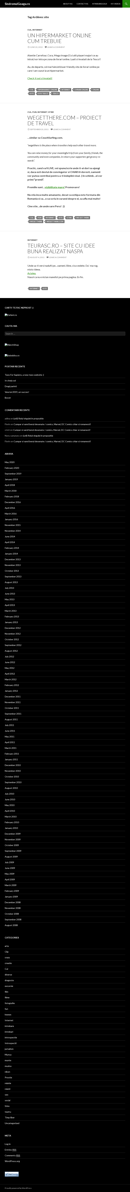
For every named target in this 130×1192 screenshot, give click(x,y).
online (95, 90)
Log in (8, 1144)
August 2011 (11, 719)
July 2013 (9, 588)
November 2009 (13, 839)
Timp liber (10, 1117)
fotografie (10, 1003)
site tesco (43, 93)
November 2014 (13, 530)
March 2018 (10, 490)
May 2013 (9, 599)
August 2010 (11, 788)
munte (8, 1060)
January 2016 (11, 519)
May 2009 (9, 873)
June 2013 (10, 593)
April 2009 (10, 879)
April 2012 (10, 673)
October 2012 (12, 639)
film (6, 991)
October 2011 (12, 708)
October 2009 (12, 845)
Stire (51, 112)
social (7, 1100)
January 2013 (11, 622)
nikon (7, 1071)
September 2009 (13, 851)
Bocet (8, 397)
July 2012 (9, 656)
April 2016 (10, 508)
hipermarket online (47, 90)
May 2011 (9, 736)
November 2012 (13, 633)
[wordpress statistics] (12, 1173)
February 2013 (12, 616)
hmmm (8, 1014)
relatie (8, 1083)
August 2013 (11, 582)
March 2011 (10, 748)
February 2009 (12, 891)
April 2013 (10, 605)
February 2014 (12, 548)
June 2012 (10, 662)
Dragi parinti (11, 386)
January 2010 (11, 828)
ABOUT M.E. (68, 4)
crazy (7, 957)
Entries (10, 1149)
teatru (8, 1111)
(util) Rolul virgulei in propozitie (28, 418)
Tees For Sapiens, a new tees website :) (24, 374)
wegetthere (36, 221)
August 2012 (11, 650)
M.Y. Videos (115, 4)
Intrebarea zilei (99, 4)
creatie (8, 963)
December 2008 (13, 902)
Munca (8, 1054)
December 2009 (13, 833)
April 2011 (10, 742)
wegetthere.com (55, 221)
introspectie (11, 1037)
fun (34, 112)
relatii (7, 1089)
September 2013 (13, 576)
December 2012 (13, 628)
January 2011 (11, 759)
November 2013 (13, 565)
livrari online (81, 90)
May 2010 (9, 805)
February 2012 (12, 685)
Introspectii (10, 1043)
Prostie (8, 1077)
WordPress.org (12, 1161)
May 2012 (9, 668)
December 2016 (13, 502)
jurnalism (9, 1049)
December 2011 (13, 696)
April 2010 (10, 810)
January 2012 (11, 690)
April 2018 (10, 485)
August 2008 (11, 925)
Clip (7, 951)
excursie (9, 986)
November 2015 (13, 525)
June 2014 (10, 536)
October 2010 (12, 776)
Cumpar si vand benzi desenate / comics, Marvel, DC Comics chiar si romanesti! (52, 424)
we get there (82, 218)
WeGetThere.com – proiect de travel (64, 120)
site (32, 93)
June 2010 (10, 799)
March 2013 (10, 610)
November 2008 (13, 908)
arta (7, 946)
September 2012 (13, 645)
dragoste (9, 980)
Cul (29, 30)
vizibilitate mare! (55, 187)
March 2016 (10, 513)
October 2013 (12, 570)
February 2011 (12, 753)
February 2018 (12, 496)
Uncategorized (12, 1123)
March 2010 (10, 816)
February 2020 (12, 468)
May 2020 (9, 462)
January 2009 (11, 896)
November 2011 (13, 702)
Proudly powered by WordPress (18, 1188)
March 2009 (10, 885)
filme (7, 997)
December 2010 (13, 765)
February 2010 (12, 822)
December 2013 (13, 559)
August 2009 (11, 856)
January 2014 (11, 553)
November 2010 (13, 770)
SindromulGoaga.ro (17, 4)
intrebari (9, 1031)
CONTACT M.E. (82, 4)
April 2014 (10, 542)
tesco (56, 93)
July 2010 (9, 793)
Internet (37, 30)
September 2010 (13, 782)
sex (6, 1094)
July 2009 (9, 862)
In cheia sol (10, 380)
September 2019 (13, 473)
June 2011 (10, 730)
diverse (8, 974)
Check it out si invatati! (39, 78)
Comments (12, 1155)
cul (32, 90)
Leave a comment (56, 47)
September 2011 (13, 713)
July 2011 (9, 725)
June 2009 (10, 868)
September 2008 (13, 919)
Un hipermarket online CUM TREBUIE (59, 38)
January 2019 (11, 479)
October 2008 (12, 913)
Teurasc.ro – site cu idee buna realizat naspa (61, 248)
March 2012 (10, 679)
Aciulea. (31, 273)
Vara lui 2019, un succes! (17, 392)
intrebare (9, 1026)
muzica (8, 1066)
